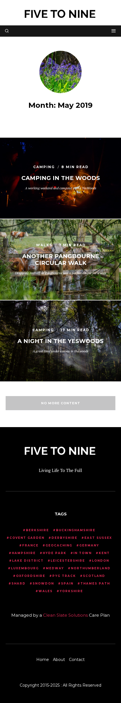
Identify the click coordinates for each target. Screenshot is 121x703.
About (59, 659)
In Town (82, 553)
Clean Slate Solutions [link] (65, 615)
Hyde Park (54, 553)
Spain (67, 583)
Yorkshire (71, 591)
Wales (46, 591)
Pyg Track (64, 576)
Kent (104, 553)
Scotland (94, 576)
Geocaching (59, 545)
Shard (19, 583)
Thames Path (95, 583)
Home (42, 659)
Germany (89, 545)
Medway (55, 568)
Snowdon (43, 583)
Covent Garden (27, 538)
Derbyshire (64, 538)
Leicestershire (68, 561)
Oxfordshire (30, 576)
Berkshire (37, 530)
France (30, 545)
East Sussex (98, 538)
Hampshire (24, 553)
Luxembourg (25, 568)
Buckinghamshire (75, 530)
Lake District (28, 561)
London (100, 561)
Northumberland (91, 568)
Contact (77, 659)
